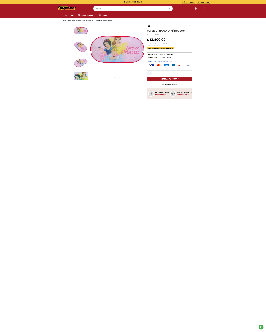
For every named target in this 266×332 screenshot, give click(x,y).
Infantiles (90, 21)
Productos (71, 21)
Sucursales (204, 2)
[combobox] (133, 8)
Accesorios (81, 21)
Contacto (190, 2)
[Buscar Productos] (170, 8)
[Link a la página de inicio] (64, 21)
